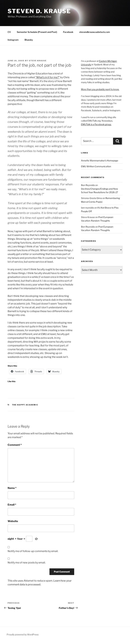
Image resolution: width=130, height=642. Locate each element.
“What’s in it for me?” (47, 77)
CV (9, 32)
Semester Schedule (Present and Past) (37, 32)
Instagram (13, 39)
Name (12, 488)
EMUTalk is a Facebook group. (96, 124)
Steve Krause (37, 61)
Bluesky (29, 39)
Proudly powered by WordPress (23, 634)
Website (13, 521)
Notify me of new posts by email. (27, 562)
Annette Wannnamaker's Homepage (99, 160)
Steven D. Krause (39, 11)
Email (12, 504)
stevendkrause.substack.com (94, 32)
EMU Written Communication (96, 166)
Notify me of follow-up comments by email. (33, 551)
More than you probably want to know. (100, 89)
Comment (15, 444)
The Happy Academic (25, 405)
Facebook (68, 32)
